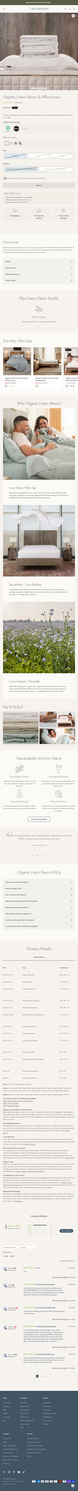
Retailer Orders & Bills (35, 1446)
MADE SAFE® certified (10, 1103)
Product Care (7, 1453)
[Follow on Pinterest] (14, 1472)
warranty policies (29, 1144)
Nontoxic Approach (27, 1420)
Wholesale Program (34, 1442)
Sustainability (25, 1406)
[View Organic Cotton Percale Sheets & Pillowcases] (17, 361)
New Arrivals (47, 1406)
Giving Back (24, 1417)
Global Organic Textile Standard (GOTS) (30, 1171)
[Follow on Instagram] (9, 1472)
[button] (39, 1225)
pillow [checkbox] (12, 1256)
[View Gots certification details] (8, 128)
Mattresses (7, 1403)
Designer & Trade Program (36, 1449)
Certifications (25, 1410)
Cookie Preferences (9, 1484)
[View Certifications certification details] (24, 128)
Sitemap (46, 1424)
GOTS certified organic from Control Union (18, 1101)
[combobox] (28, 1247)
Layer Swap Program (10, 1460)
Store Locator (48, 1420)
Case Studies (24, 1424)
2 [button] (40, 1376)
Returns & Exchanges (10, 1456)
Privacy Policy (7, 1481)
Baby (5, 1410)
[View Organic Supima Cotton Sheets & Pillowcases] (47, 361)
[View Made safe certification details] (16, 128)
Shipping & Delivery (10, 1446)
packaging (18, 1201)
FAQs (5, 1442)
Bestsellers (47, 1403)
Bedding (6, 1406)
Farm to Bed (24, 1413)
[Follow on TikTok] (23, 1472)
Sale (4, 1420)
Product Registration (10, 1449)
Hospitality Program (34, 1453)
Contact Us (7, 1439)
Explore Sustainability (39, 819)
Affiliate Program (33, 1439)
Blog (21, 1428)
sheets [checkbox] (6, 1256)
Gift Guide (46, 1410)
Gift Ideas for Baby (49, 1413)
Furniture (6, 1417)
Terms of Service (19, 1481)
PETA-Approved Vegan (11, 1106)
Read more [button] (54, 1341)
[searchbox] (11, 1247)
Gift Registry (47, 1417)
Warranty (6, 1463)
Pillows (5, 1413)
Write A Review (66, 1231)
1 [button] (37, 1376)
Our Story (23, 1403)
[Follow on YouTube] (19, 1472)
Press (29, 1456)
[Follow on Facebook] (4, 1472)
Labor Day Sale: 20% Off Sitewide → (39, 2)
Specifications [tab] (39, 957)
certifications (69, 1158)
